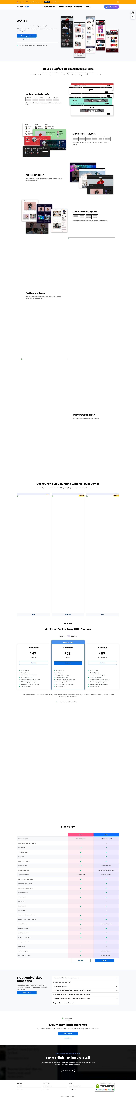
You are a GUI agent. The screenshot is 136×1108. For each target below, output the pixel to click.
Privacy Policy (72, 1089)
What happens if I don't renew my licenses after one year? (71, 999)
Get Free (80, 960)
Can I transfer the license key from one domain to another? (72, 990)
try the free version (27, 39)
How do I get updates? (60, 986)
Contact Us (78, 7)
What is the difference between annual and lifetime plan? (71, 994)
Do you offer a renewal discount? (63, 1003)
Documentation (47, 1086)
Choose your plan (27, 36)
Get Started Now (68, 1070)
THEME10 (47, 2)
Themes (19, 1086)
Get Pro (104, 960)
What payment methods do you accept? (66, 978)
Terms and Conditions (75, 1086)
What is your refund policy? (62, 982)
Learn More (68, 1038)
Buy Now (33, 663)
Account (87, 7)
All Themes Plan (112, 7)
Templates (20, 1089)
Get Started (68, 1034)
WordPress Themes (49, 7)
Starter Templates (65, 7)
